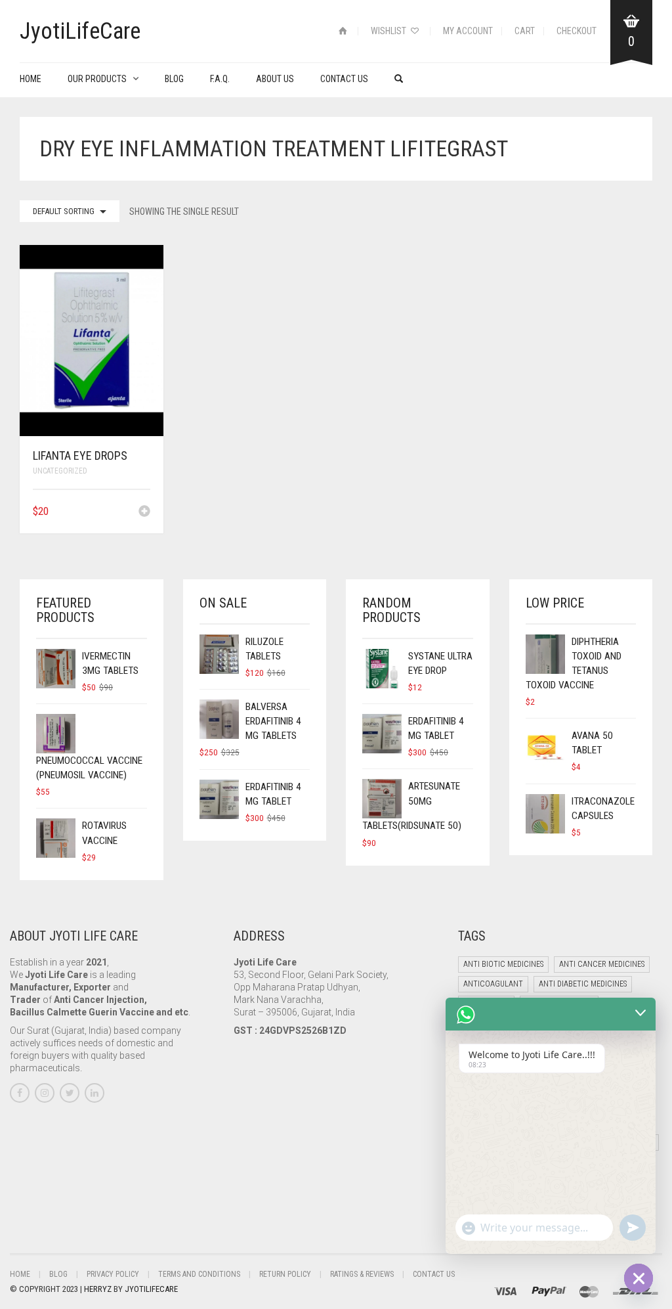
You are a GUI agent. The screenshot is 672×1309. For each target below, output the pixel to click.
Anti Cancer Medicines (601, 964)
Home (30, 79)
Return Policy (285, 1274)
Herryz (99, 1289)
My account (468, 31)
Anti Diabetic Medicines (583, 983)
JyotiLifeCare (151, 1289)
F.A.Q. (220, 79)
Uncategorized (60, 471)
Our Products (97, 79)
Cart (524, 31)
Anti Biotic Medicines (503, 964)
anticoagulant (493, 983)
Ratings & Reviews (362, 1274)
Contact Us (344, 79)
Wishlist (389, 31)
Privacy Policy (113, 1274)
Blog (174, 79)
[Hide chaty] (638, 1278)
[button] (144, 512)
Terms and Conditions (199, 1274)
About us (275, 79)
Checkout (576, 31)
